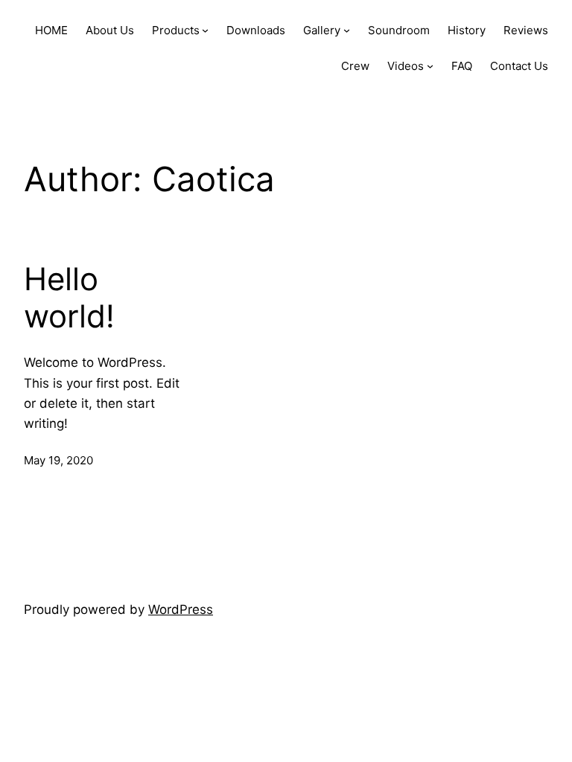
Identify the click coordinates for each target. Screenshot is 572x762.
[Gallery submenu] (346, 30)
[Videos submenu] (430, 66)
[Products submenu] (205, 30)
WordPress (180, 609)
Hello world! (69, 297)
